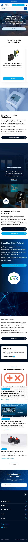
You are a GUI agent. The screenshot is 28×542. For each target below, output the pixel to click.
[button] (14, 28)
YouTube (6, 527)
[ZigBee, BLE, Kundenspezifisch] (13, 55)
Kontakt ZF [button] (4, 505)
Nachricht (4, 449)
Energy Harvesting (5, 388)
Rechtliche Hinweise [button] (6, 509)
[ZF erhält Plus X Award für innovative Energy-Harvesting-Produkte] (14, 380)
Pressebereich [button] (14, 366)
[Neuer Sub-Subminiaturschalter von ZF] (14, 440)
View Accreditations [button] (8, 356)
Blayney (6, 539)
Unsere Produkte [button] (5, 501)
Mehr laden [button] (14, 464)
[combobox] (8, 5)
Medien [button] (3, 514)
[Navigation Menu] (26, 5)
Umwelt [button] (3, 518)
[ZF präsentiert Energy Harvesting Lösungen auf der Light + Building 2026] (14, 410)
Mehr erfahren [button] (14, 179)
